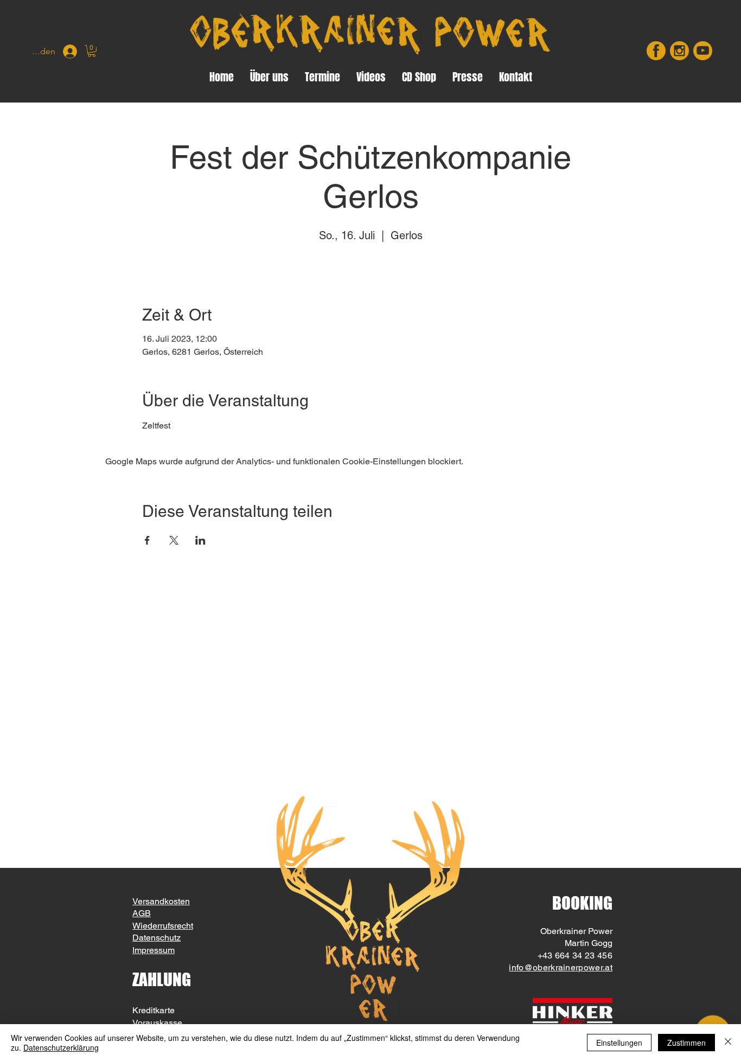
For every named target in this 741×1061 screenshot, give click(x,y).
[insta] (679, 50)
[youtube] (702, 50)
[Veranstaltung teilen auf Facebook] (147, 540)
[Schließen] (727, 1042)
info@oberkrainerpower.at (560, 967)
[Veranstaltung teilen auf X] (174, 540)
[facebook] (656, 50)
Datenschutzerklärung (61, 1047)
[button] (92, 51)
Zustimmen (686, 1042)
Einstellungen (619, 1042)
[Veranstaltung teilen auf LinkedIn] (200, 540)
